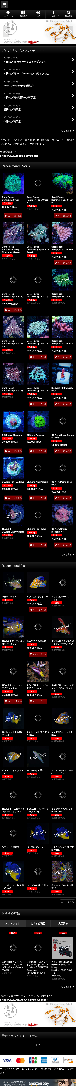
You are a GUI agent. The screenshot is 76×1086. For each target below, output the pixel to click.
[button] (4, 4)
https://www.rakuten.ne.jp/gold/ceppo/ (24, 999)
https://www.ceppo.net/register (19, 155)
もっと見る (66, 130)
